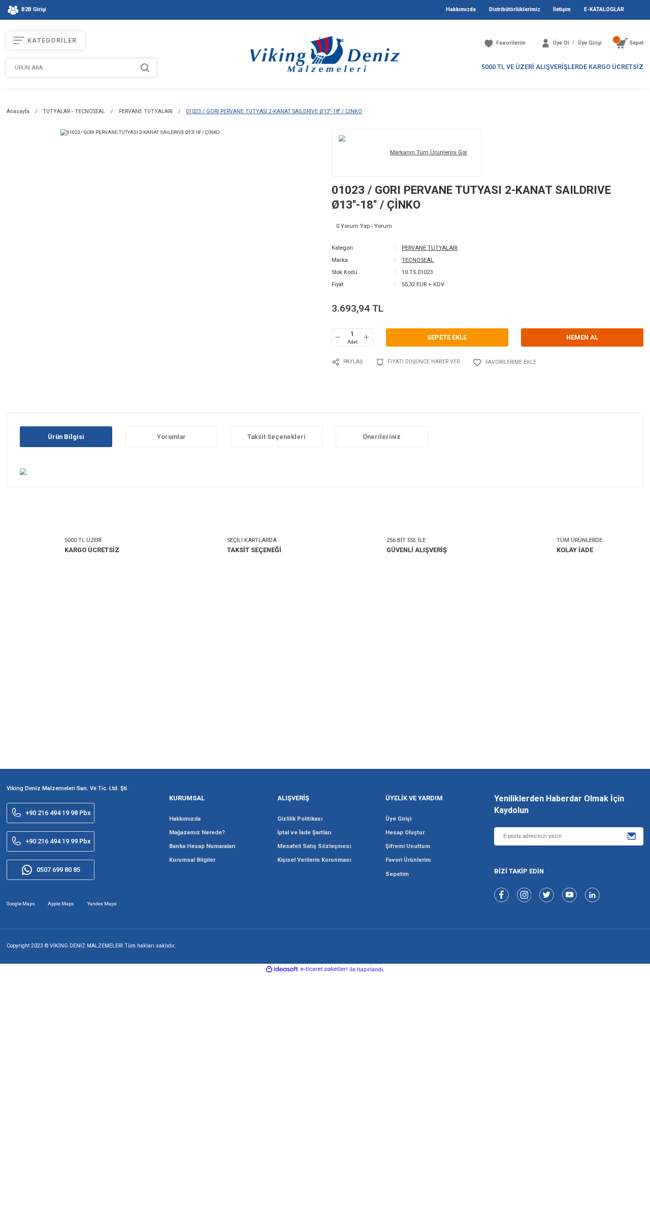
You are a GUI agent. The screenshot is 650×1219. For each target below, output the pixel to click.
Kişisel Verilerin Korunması (314, 860)
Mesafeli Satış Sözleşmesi (314, 846)
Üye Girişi (398, 819)
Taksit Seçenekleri (276, 437)
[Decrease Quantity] (338, 337)
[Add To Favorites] (504, 362)
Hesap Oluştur (405, 832)
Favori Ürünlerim (408, 860)
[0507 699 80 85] (595, 1202)
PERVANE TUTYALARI (430, 248)
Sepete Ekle (447, 337)
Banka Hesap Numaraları (202, 846)
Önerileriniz (382, 437)
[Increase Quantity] (366, 337)
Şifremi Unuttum (407, 846)
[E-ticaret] (324, 969)
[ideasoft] (282, 969)
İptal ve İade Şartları (304, 832)
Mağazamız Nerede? (197, 832)
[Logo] (325, 54)
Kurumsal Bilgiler (192, 860)
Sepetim (397, 874)
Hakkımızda (185, 819)
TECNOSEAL (418, 260)
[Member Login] (545, 43)
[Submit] (631, 836)
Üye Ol (561, 43)
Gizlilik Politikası (299, 819)
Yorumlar (171, 437)
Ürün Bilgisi (66, 437)
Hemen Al (582, 337)
